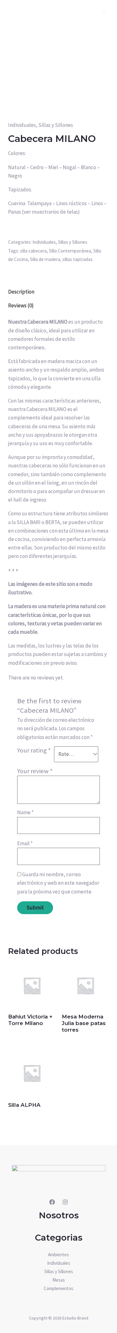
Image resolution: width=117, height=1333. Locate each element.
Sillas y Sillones (55, 125)
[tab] (58, 292)
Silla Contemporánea (70, 251)
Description (21, 291)
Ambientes (58, 1254)
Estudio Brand (75, 1318)
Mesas (58, 1280)
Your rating (34, 750)
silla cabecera (33, 251)
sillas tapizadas (77, 259)
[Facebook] (52, 1202)
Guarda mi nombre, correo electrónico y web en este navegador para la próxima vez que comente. (58, 883)
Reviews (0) (21, 305)
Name (25, 812)
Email (25, 843)
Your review (35, 771)
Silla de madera (45, 259)
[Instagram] (65, 1202)
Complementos (58, 1288)
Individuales (22, 125)
